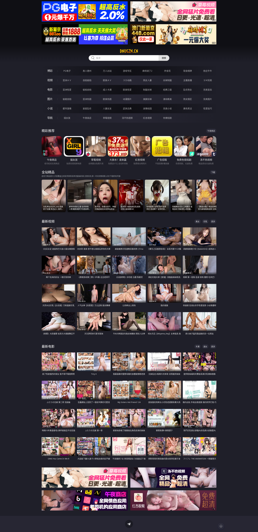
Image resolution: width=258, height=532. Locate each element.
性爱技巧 (207, 108)
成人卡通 (107, 89)
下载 (213, 172)
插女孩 (67, 117)
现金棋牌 (187, 70)
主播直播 (187, 80)
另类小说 (167, 108)
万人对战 (107, 70)
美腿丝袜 (147, 99)
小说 (50, 108)
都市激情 (67, 108)
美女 (197, 221)
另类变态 (207, 89)
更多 (213, 221)
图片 (50, 99)
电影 (50, 89)
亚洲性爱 (67, 89)
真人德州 (87, 70)
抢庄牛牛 (207, 70)
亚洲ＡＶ (67, 80)
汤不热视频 (127, 117)
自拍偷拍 (87, 80)
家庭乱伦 (87, 108)
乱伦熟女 (187, 89)
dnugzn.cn (129, 51)
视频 (50, 80)
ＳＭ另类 (207, 80)
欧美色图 (107, 99)
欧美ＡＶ (107, 80)
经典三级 (167, 89)
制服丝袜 (147, 89)
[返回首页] (221, 526)
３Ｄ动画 (127, 80)
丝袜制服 (167, 80)
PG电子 (67, 70)
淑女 (205, 346)
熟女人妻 (147, 80)
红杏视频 (147, 117)
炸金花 (167, 70)
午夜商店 (87, 117)
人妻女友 (107, 108)
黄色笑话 (187, 108)
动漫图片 (127, 99)
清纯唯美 (167, 99)
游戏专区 (127, 70)
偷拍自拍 (87, 89)
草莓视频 (107, 117)
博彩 (50, 71)
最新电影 (48, 346)
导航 (50, 118)
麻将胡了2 (147, 70)
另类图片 (207, 99)
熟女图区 (187, 99)
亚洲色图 (87, 99)
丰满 (197, 346)
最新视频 (48, 221)
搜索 (164, 57)
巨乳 (205, 221)
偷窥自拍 (67, 99)
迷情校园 (147, 108)
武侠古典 (127, 108)
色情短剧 (167, 117)
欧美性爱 (127, 89)
